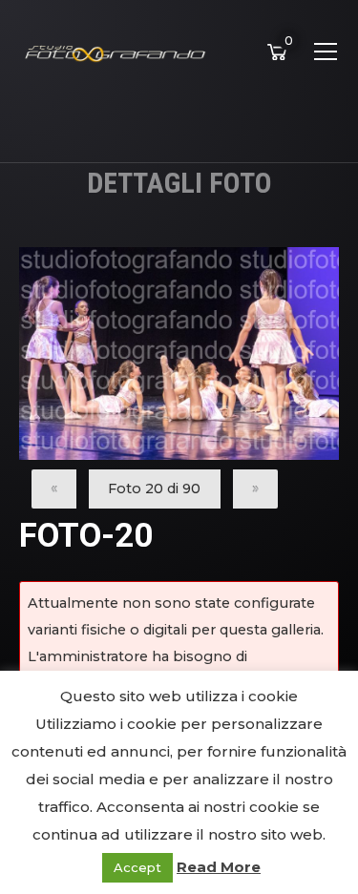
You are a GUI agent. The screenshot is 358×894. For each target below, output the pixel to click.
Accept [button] (137, 867)
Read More (219, 867)
